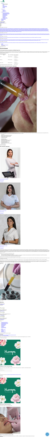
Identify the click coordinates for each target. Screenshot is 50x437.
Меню (2, 3)
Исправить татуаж (28, 29)
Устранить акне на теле (20, 34)
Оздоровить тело (36, 34)
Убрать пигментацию (42, 29)
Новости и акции (3, 18)
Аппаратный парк (5, 6)
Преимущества (4, 11)
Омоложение (1, 28)
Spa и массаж (4, 16)
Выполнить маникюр (2, 42)
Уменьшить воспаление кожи (30, 30)
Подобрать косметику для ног (37, 40)
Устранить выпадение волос (8, 37)
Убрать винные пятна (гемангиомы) (4, 30)
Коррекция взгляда (5, 17)
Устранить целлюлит (31, 39)
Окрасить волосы (14, 37)
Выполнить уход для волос (19, 37)
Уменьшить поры (36, 30)
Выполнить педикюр (2, 39)
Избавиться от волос (4, 31)
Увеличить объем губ (5, 28)
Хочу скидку (1, 334)
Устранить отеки (5, 34)
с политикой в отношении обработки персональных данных (14, 374)
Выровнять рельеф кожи (24, 30)
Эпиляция (2, 326)
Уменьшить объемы (26, 39)
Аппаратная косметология (6, 12)
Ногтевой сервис (5, 15)
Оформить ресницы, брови (10, 31)
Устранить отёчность (36, 39)
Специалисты (4, 10)
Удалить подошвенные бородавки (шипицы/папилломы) (22, 40)
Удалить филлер (30, 28)
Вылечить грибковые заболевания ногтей (11, 40)
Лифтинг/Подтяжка (34, 28)
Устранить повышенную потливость (14, 39)
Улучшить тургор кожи (40, 34)
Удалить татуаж (24, 29)
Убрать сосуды (47, 29)
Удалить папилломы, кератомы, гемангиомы (16, 29)
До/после (4, 7)
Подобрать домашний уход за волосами (36, 37)
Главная (2, 43)
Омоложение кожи (31, 40)
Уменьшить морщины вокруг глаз (7, 29)
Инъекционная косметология (6, 13)
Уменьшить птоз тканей (44, 28)
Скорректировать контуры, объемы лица (19, 28)
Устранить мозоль (4, 40)
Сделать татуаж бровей (32, 29)
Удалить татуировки (37, 29)
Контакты (2, 20)
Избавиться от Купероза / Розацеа (12, 30)
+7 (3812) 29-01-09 (2, 22)
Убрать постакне (44, 30)
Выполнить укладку (29, 37)
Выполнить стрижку (24, 37)
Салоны (4, 9)
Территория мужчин (3, 327)
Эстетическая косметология (4, 323)
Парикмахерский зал (3, 324)
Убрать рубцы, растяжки (10, 34)
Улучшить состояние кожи (30, 34)
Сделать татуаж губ (26, 28)
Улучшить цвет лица (18, 30)
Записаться (1, 436)
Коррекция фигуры (5, 14)
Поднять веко (1, 29)
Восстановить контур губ (11, 28)
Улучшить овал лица (39, 28)
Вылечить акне (40, 30)
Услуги (3, 5)
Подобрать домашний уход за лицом (17, 31)
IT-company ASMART (5, 335)
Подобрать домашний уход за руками (43, 42)
